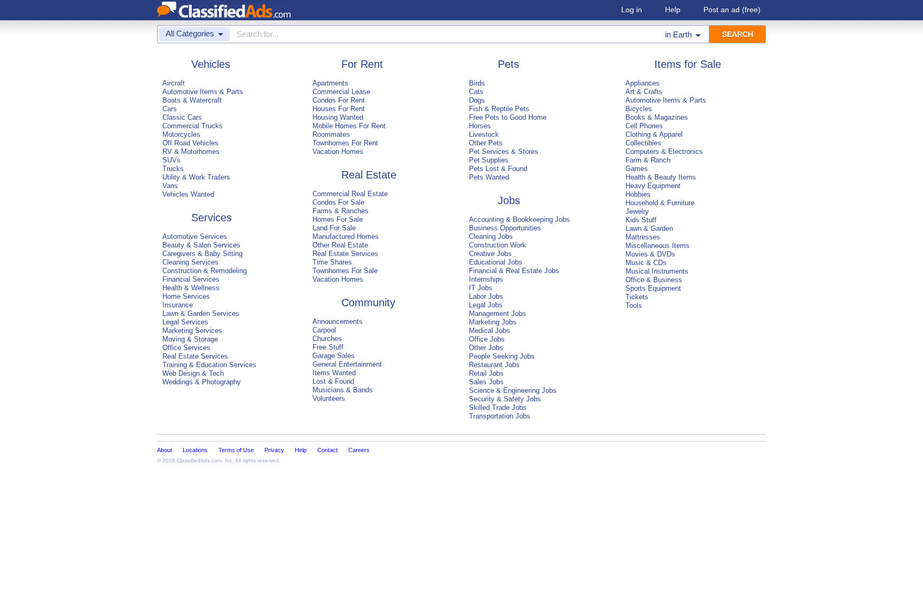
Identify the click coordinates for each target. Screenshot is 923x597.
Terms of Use (236, 450)
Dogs (477, 100)
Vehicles (210, 64)
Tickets (636, 297)
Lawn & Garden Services (200, 313)
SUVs (171, 160)
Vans (170, 186)
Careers (359, 450)
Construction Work (497, 245)
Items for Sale (687, 64)
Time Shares (332, 262)
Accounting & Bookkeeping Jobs (519, 219)
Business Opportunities (505, 228)
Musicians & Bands (342, 390)
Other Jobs (486, 348)
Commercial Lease (341, 92)
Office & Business (653, 280)
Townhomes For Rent (345, 143)
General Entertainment (347, 364)
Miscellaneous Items (657, 246)
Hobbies (638, 194)
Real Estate (368, 175)
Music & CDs (646, 263)
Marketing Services (192, 331)
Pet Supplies (489, 160)
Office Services (186, 348)
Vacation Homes (337, 152)
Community (368, 302)
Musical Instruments (657, 271)
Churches (327, 339)
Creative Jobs (490, 254)
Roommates (331, 134)
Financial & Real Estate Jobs (514, 271)
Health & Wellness (191, 288)
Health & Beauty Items (660, 177)
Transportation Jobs (499, 416)
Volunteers (328, 398)
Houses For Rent (338, 109)
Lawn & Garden (649, 228)
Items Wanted (334, 373)
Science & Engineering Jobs (513, 390)
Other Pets (486, 143)
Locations (195, 450)
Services (211, 217)
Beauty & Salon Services (201, 245)
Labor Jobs (486, 296)
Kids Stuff (640, 220)
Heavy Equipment (652, 186)
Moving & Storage (190, 339)
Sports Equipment (653, 288)
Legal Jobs (486, 305)
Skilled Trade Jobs (498, 408)
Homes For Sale (337, 219)
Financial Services (191, 279)
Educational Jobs (495, 262)
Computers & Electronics (664, 152)
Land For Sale (334, 228)
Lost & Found (333, 381)
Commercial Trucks (192, 126)
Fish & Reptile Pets (499, 109)
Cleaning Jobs (491, 236)
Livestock (484, 134)
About (164, 450)
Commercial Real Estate (350, 194)
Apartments (330, 83)
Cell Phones (644, 126)
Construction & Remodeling (204, 271)
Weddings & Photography (201, 382)
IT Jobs (480, 288)
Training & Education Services (209, 365)
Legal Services (185, 322)
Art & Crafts (643, 92)
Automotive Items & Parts (202, 92)
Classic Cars (182, 117)
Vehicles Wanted (188, 194)
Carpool (324, 330)
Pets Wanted (489, 177)
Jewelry (637, 211)
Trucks (173, 169)
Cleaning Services (190, 262)
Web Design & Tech (193, 373)
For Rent (362, 64)
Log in (631, 9)
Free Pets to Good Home (507, 117)
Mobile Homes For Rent (349, 126)
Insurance (177, 305)
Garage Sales (333, 356)
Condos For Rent (338, 100)
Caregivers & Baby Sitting (202, 254)
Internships (486, 279)
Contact (327, 450)
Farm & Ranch (647, 160)
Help (672, 9)
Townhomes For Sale (345, 271)
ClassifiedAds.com (199, 460)
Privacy (274, 450)
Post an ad (732, 9)
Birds (477, 83)
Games (636, 169)
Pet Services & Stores (503, 152)
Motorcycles (181, 134)
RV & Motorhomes (191, 152)
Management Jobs (497, 313)
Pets (508, 64)
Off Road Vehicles (190, 143)
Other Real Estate (340, 245)
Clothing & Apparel (654, 134)
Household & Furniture (659, 203)
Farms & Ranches (340, 211)
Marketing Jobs (493, 322)
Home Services (186, 296)
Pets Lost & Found (498, 169)
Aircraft (173, 83)
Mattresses (642, 237)
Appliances (642, 83)
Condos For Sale (338, 202)
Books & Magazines (656, 117)
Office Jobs (487, 339)
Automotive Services (194, 236)
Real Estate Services (195, 356)
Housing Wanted (337, 117)
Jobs (509, 200)
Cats (476, 92)
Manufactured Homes (345, 236)
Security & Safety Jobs (505, 399)
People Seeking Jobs (502, 356)
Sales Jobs (486, 382)
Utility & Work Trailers (196, 177)
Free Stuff (327, 347)
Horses (480, 126)
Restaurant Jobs (494, 365)
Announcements (337, 321)
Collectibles (643, 143)
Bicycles (638, 109)
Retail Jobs (486, 373)
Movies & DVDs (650, 254)
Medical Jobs (489, 331)
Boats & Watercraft (192, 100)
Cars (169, 109)
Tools (633, 305)
